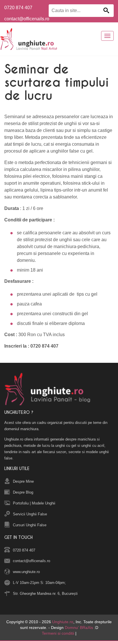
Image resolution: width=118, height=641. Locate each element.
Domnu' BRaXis (79, 627)
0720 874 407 (18, 7)
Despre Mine (23, 481)
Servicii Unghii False (30, 514)
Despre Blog (23, 492)
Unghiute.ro (62, 621)
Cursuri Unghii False (29, 525)
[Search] (106, 11)
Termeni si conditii (58, 633)
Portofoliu (21, 503)
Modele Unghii (43, 503)
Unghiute (31, 39)
